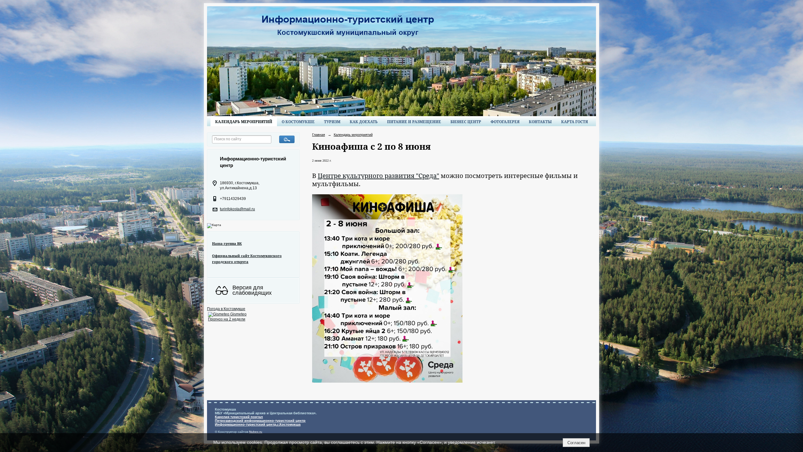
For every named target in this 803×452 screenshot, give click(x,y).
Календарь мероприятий (243, 121)
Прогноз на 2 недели (226, 319)
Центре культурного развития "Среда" (378, 175)
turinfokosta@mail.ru (237, 209)
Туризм (332, 121)
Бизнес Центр (465, 121)
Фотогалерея (505, 121)
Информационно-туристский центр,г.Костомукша (257, 424)
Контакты (540, 121)
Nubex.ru (255, 431)
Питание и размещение (414, 121)
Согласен (576, 442)
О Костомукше (298, 121)
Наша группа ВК (227, 243)
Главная (318, 135)
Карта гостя (574, 121)
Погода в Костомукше (226, 309)
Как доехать (364, 121)
